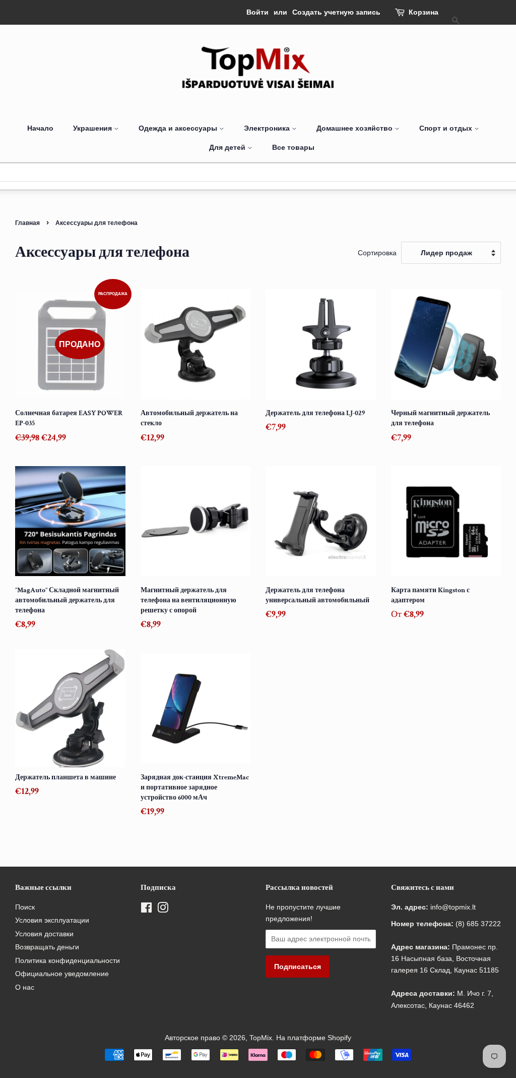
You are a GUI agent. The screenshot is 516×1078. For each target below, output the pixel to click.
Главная (27, 222)
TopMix (260, 1038)
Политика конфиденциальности (67, 960)
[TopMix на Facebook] (146, 910)
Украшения (93, 128)
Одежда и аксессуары (179, 128)
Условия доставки (44, 934)
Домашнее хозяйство (355, 128)
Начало (40, 128)
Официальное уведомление (62, 974)
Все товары (293, 147)
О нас (24, 987)
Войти (257, 12)
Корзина (423, 12)
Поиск (25, 907)
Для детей (228, 147)
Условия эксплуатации (52, 920)
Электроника (268, 128)
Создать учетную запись (336, 12)
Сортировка (377, 253)
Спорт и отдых (446, 128)
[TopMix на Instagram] (162, 910)
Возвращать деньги (47, 947)
